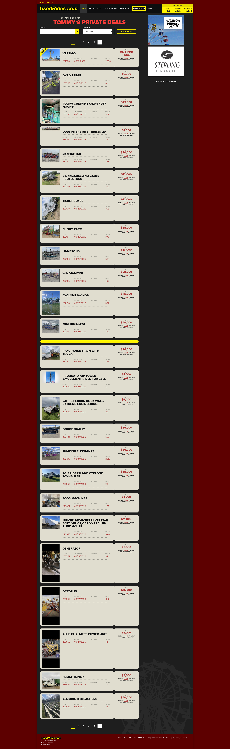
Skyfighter (72, 154)
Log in (182, 2)
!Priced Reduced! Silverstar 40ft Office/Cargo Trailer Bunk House (85, 523)
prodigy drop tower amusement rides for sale (84, 377)
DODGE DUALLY (74, 429)
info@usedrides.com (154, 738)
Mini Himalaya (74, 324)
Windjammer (73, 273)
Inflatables (139, 8)
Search (42, 27)
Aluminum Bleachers (80, 699)
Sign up (188, 2)
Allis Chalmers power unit (85, 634)
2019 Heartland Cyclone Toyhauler (83, 474)
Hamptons (71, 251)
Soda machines (75, 498)
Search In (86, 27)
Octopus (70, 591)
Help (150, 8)
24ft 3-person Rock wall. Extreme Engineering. (83, 402)
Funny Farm (72, 229)
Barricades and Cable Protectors (81, 177)
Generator (71, 548)
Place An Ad (111, 8)
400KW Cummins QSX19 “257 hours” (84, 105)
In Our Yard (95, 8)
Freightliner (73, 677)
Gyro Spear (72, 75)
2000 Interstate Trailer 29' (84, 132)
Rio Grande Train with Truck (81, 352)
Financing (125, 8)
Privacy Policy (45, 744)
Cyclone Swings (76, 295)
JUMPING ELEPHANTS (78, 451)
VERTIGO (69, 53)
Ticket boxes (73, 201)
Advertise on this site (165, 81)
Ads (84, 8)
